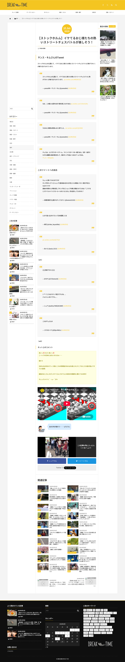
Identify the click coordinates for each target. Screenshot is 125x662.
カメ (107, 630)
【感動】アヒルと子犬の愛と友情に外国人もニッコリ (87, 533)
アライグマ (97, 633)
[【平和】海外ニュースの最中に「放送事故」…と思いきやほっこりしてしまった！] (72, 518)
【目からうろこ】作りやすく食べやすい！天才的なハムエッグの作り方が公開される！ (21, 230)
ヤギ (97, 616)
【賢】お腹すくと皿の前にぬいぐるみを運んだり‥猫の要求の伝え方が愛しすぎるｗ (107, 80)
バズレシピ (87, 621)
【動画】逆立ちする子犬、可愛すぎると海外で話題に (87, 497)
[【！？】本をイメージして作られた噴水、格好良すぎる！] (72, 527)
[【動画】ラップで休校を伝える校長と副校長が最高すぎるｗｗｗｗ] (43, 527)
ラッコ (85, 616)
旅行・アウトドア (14, 156)
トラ (91, 624)
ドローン (86, 624)
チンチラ (97, 624)
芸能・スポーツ (110, 12)
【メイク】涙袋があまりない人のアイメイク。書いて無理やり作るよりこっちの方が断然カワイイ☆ (21, 256)
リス (115, 613)
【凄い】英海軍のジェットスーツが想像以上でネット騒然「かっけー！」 (87, 551)
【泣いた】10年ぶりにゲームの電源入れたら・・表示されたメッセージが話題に (21, 291)
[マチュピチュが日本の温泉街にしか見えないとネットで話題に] (43, 561)
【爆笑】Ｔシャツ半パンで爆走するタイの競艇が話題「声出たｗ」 (58, 508)
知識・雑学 (78, 12)
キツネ (96, 630)
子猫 (97, 613)
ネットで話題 (15, 12)
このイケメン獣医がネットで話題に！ (58, 533)
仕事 (11, 182)
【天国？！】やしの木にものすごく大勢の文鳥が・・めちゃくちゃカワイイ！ (87, 542)
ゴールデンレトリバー (105, 627)
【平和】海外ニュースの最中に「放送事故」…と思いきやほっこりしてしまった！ (87, 517)
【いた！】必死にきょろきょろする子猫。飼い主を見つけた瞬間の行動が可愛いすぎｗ (21, 317)
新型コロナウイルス (89, 613)
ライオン (91, 616)
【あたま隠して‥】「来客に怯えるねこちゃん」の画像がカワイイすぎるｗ (107, 61)
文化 (11, 160)
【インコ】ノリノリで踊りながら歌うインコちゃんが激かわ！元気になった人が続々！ (21, 304)
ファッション (13, 191)
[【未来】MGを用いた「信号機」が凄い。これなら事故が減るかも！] (43, 580)
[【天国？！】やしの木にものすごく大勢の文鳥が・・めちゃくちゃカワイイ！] (72, 544)
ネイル (112, 621)
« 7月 (46, 647)
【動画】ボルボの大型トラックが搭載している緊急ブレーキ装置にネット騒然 (107, 43)
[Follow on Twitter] (107, 5)
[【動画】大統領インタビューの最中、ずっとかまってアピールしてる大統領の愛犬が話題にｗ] (43, 518)
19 (57, 639)
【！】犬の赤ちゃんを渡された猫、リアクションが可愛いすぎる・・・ (26, 268)
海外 (39, 510)
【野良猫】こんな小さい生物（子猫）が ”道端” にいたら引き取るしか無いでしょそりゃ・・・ (21, 243)
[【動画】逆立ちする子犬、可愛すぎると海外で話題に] (72, 500)
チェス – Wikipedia (48, 158)
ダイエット (46, 12)
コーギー (86, 630)
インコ (91, 633)
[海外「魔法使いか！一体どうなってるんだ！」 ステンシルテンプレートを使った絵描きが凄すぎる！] (72, 508)
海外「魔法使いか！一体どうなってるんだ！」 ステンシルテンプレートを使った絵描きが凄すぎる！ (87, 507)
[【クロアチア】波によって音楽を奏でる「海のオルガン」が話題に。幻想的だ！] (43, 544)
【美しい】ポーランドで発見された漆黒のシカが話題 (58, 489)
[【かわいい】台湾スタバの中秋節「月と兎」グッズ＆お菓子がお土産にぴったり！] (72, 561)
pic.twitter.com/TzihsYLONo (79, 104)
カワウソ (102, 630)
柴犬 (106, 610)
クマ (91, 630)
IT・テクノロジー (31, 12)
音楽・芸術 (13, 126)
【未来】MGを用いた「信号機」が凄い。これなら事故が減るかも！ (58, 584)
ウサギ (85, 633)
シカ (97, 627)
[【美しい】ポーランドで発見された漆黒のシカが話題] (43, 491)
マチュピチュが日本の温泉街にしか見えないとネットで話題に (58, 559)
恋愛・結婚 (13, 165)
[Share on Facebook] (103, 5)
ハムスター (102, 621)
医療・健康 (13, 173)
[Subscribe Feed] (111, 5)
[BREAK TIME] (17, 6)
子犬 (101, 613)
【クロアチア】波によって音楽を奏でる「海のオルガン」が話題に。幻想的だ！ (58, 542)
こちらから (10, 651)
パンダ (112, 618)
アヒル (103, 633)
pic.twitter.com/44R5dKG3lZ (72, 79)
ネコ (107, 621)
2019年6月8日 (72, 88)
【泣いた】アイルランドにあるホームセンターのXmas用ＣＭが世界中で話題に (87, 490)
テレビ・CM (70, 491)
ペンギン (95, 618)
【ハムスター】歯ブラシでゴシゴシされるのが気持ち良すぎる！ (26, 279)
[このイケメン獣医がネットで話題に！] (43, 535)
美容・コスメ (62, 12)
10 (47, 636)
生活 (11, 143)
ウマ (111, 630)
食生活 (94, 12)
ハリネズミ (94, 621)
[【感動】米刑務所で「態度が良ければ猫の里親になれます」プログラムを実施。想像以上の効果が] (72, 569)
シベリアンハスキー (89, 627)
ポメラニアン (87, 618)
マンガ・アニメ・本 (15, 186)
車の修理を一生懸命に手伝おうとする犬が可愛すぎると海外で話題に (58, 498)
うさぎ (85, 635)
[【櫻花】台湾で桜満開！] (43, 552)
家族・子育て (13, 169)
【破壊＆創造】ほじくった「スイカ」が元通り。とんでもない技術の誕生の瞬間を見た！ (82, 583)
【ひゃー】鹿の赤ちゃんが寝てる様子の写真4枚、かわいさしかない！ (107, 98)
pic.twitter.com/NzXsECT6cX (51, 240)
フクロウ (101, 618)
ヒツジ (107, 618)
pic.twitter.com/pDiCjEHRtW (74, 128)
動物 (39, 491)
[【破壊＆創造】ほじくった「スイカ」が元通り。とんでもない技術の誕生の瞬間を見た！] (90, 578)
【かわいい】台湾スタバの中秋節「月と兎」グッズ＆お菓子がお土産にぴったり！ (87, 559)
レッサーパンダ (108, 613)
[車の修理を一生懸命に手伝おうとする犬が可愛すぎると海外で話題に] (43, 500)
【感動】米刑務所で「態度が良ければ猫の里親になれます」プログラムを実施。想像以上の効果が (87, 569)
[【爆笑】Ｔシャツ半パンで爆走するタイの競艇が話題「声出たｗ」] (43, 510)
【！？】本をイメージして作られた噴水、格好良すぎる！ (87, 525)
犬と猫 (98, 610)
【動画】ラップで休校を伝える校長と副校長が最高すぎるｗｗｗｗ (58, 525)
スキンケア (103, 624)
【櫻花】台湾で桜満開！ (56, 549)
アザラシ (109, 633)
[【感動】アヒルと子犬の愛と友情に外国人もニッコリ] (72, 535)
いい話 (91, 635)
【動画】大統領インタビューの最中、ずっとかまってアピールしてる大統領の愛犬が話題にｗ (58, 517)
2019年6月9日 (79, 200)
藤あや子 (89, 610)
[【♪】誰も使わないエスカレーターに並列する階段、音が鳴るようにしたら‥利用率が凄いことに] (43, 569)
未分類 (11, 152)
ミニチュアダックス (105, 616)
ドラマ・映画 (13, 199)
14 (67, 636)
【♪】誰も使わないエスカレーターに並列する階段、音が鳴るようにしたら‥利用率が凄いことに (58, 569)
